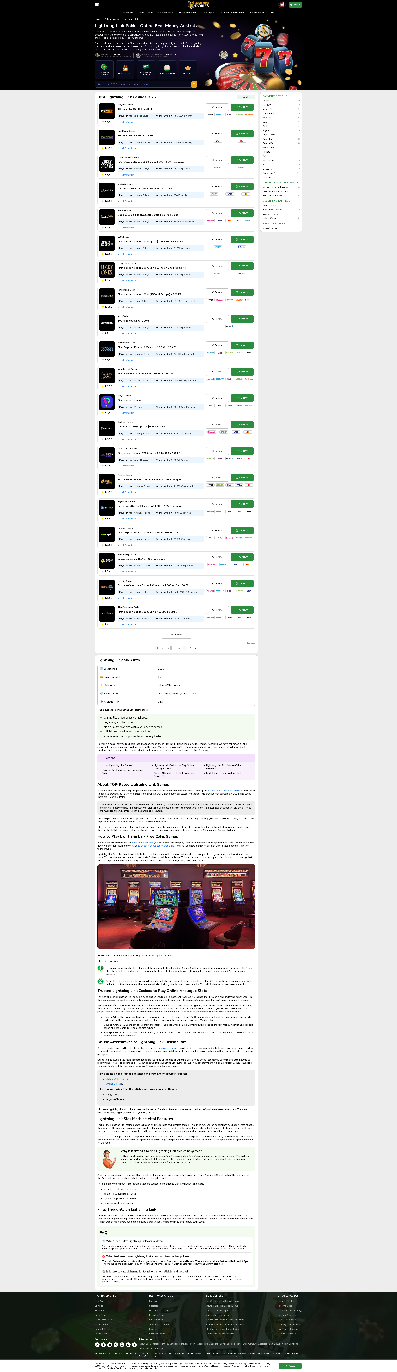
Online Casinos (146, 12)
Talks (271, 12)
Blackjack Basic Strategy (290, 1310)
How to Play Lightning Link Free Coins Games (122, 771)
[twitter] (116, 1344)
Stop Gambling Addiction (255, 1343)
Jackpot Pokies (270, 228)
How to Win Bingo (287, 1333)
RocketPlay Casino (127, 554)
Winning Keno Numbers (289, 1324)
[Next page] (195, 648)
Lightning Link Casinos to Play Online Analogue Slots (174, 767)
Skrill (265, 126)
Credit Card (268, 113)
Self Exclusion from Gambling (283, 1343)
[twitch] (128, 1344)
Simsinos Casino (157, 1333)
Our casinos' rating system (194, 1011)
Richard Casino (125, 475)
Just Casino (123, 316)
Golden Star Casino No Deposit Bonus (225, 1319)
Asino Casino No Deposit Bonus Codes (225, 1324)
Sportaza (153, 1305)
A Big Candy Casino (159, 1324)
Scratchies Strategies (288, 1329)
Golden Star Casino (159, 1310)
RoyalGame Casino (104, 1319)
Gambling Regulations (230, 1343)
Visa (265, 122)
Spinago (99, 1305)
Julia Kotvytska (169, 54)
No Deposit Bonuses (189, 12)
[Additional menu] (97, 4)
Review (218, 107)
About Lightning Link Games (117, 765)
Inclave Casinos (270, 218)
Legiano (153, 1329)
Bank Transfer (270, 173)
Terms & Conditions (170, 1343)
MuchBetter (268, 160)
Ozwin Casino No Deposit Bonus (222, 1305)
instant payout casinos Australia (225, 790)
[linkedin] (109, 1344)
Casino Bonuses (166, 12)
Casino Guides (257, 12)
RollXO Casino (125, 210)
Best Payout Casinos (273, 195)
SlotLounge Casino (127, 342)
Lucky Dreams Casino (128, 157)
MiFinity (266, 152)
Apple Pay (268, 139)
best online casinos (142, 842)
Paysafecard (269, 134)
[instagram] (97, 1344)
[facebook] (103, 1344)
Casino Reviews (270, 214)
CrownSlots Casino (127, 448)
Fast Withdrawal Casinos (275, 191)
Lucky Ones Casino (127, 263)
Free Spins (209, 12)
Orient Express (114, 1084)
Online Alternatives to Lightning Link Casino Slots (174, 775)
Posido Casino (102, 1333)
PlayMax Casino (125, 104)
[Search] (194, 84)
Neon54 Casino (125, 580)
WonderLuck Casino (128, 369)
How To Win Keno (287, 1319)
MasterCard (268, 109)
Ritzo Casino (101, 1315)
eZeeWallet (268, 147)
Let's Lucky (123, 236)
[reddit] (134, 1344)
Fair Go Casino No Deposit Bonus (222, 1301)
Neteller (267, 117)
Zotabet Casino (102, 1329)
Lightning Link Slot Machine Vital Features (224, 767)
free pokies (245, 981)
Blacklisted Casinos (272, 209)
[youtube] (122, 1344)
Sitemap (159, 1348)
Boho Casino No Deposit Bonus (221, 1310)
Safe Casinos (269, 205)
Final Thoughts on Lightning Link (223, 773)
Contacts (154, 1343)
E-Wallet (267, 169)
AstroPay (267, 156)
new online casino (167, 1048)
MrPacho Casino (157, 1315)
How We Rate (146, 1348)
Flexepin (267, 177)
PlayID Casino (124, 395)
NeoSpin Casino (125, 528)
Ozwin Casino (156, 1319)
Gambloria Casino (126, 131)
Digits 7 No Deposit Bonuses (220, 1333)
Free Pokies (128, 12)
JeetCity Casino (125, 183)
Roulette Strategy (286, 1301)
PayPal (266, 130)
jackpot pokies (105, 1011)
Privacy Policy (188, 1343)
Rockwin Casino (125, 422)
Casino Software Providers (232, 12)
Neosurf (267, 105)
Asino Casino (101, 1324)
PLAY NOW (243, 107)
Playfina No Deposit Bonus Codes (222, 1329)
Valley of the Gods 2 (117, 1079)
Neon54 (99, 1301)
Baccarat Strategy (287, 1315)
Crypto (266, 100)
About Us (143, 1343)
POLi (265, 164)
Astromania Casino (127, 289)
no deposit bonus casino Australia (156, 845)
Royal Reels (101, 1310)
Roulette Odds (285, 1305)
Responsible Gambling (207, 1343)
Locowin (153, 1301)
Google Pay (268, 143)
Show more (176, 634)
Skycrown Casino (126, 501)
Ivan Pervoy (115, 54)
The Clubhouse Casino (129, 607)
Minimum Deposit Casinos (275, 187)
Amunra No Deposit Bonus (219, 1315)
